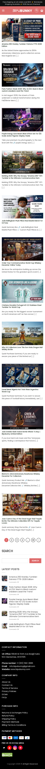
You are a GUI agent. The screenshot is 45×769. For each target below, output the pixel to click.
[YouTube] (9, 748)
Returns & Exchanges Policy (15, 712)
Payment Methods (10, 721)
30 (33, 540)
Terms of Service (10, 688)
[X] (4, 748)
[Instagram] (15, 748)
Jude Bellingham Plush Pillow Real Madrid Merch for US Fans (24, 625)
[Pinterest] (20, 748)
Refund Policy (8, 715)
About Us (6, 682)
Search (7, 551)
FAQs (4, 697)
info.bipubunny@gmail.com (22, 666)
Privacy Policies (9, 691)
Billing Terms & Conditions (14, 725)
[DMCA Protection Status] (7, 754)
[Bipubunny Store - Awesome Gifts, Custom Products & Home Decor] (22, 10)
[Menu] (3, 10)
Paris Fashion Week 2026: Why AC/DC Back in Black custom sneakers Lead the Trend (23, 589)
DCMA (5, 694)
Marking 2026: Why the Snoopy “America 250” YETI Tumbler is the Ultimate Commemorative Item (25, 614)
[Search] (37, 10)
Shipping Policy (9, 718)
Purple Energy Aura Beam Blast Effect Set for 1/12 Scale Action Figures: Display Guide (23, 601)
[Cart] (41, 10)
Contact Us (7, 685)
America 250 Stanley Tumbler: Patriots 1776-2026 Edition (23, 578)
